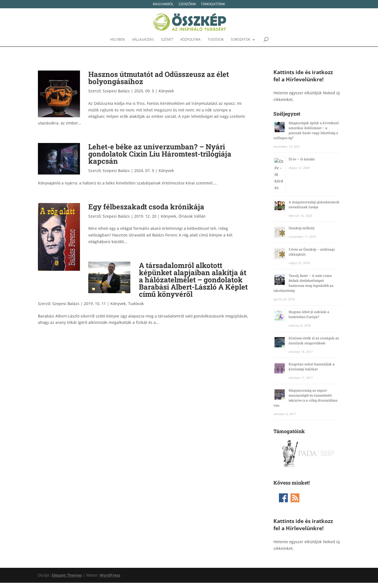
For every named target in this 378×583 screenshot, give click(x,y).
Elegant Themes (67, 575)
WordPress (110, 575)
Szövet (167, 40)
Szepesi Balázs (116, 90)
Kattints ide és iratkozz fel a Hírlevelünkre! (303, 76)
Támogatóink (213, 4)
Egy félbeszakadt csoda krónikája (146, 206)
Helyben (117, 40)
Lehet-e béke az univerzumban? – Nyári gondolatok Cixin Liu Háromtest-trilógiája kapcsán (159, 154)
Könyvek (166, 90)
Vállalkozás (143, 40)
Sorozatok (240, 40)
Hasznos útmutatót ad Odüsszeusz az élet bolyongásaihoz (158, 77)
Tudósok (216, 40)
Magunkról (163, 4)
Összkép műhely (302, 228)
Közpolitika (190, 40)
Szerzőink (187, 4)
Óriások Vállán (192, 216)
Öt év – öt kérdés (302, 159)
